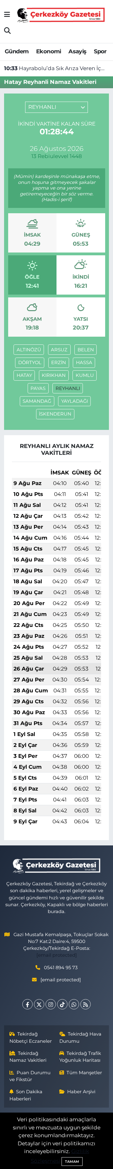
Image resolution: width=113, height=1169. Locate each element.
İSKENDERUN (55, 414)
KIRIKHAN (54, 375)
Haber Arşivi (81, 1091)
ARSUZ (59, 350)
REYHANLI (68, 388)
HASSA (84, 362)
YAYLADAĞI (74, 401)
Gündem (17, 51)
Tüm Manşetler (84, 1072)
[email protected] (56, 955)
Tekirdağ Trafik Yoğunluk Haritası (80, 1057)
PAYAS (38, 388)
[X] (39, 1004)
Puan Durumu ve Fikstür (30, 1076)
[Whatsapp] (74, 1004)
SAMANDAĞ (37, 401)
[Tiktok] (62, 1004)
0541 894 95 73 (61, 967)
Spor (100, 51)
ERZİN (58, 362)
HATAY (24, 375)
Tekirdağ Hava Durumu (80, 1037)
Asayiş (77, 51)
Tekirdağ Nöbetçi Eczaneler (30, 1037)
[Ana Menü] (7, 15)
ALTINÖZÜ (29, 350)
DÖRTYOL (29, 362)
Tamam (72, 1161)
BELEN (86, 350)
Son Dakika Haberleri (26, 1095)
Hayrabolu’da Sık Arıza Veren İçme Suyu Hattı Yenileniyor (56, 68)
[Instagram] (51, 1004)
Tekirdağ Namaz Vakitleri (27, 1057)
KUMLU (85, 375)
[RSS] (85, 1004)
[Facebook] (27, 1004)
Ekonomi (48, 51)
